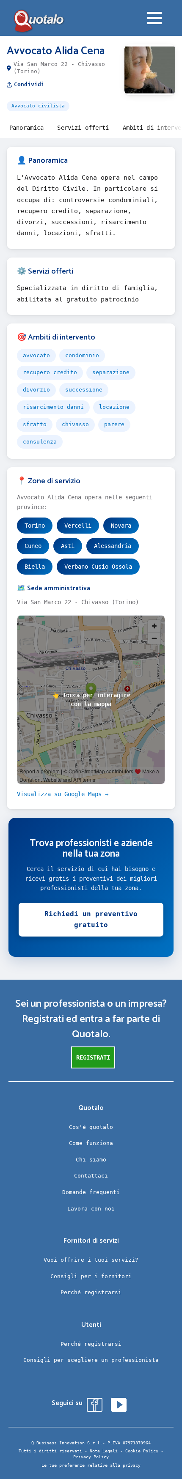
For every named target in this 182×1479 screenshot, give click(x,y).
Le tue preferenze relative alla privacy (91, 1465)
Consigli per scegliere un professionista (91, 1360)
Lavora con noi (91, 1208)
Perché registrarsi (91, 1292)
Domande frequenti (91, 1192)
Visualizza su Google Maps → (62, 794)
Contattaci (91, 1175)
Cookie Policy (141, 1451)
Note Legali (104, 1451)
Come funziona (91, 1143)
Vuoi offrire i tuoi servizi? (91, 1260)
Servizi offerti (83, 127)
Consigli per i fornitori (91, 1276)
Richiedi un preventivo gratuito (91, 919)
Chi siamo (91, 1159)
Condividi (29, 84)
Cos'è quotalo (91, 1127)
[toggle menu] (154, 19)
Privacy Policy (91, 1456)
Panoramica (26, 127)
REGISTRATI (93, 1057)
